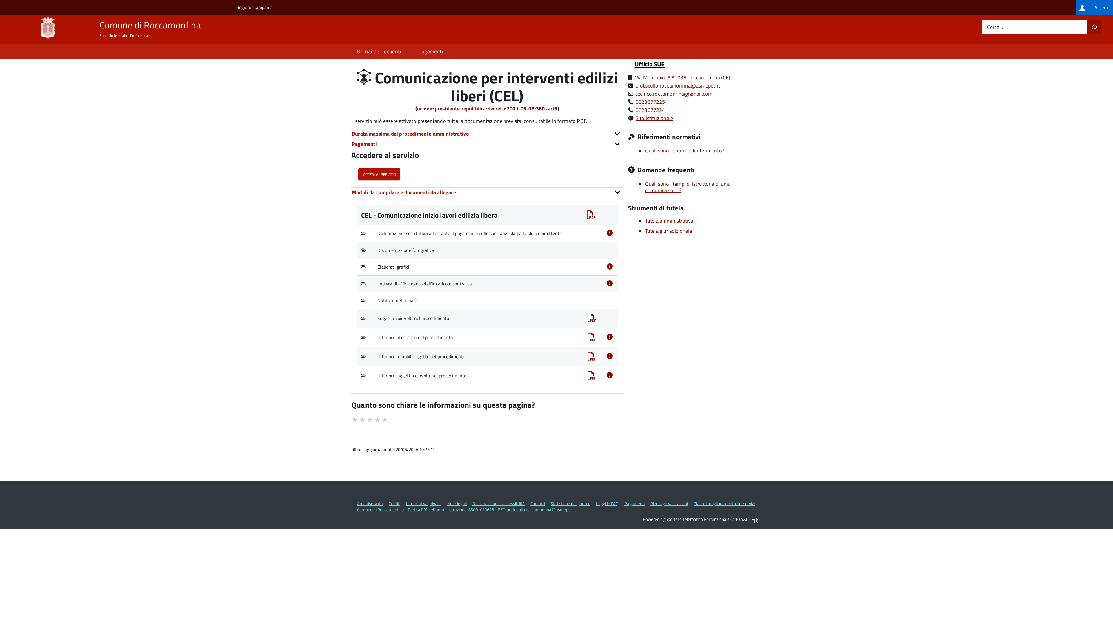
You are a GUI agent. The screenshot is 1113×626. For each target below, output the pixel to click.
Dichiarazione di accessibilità (498, 503)
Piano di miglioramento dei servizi (724, 503)
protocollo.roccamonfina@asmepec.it (678, 86)
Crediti (394, 503)
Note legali (457, 503)
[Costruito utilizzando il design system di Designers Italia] (755, 521)
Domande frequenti (379, 51)
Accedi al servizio (379, 174)
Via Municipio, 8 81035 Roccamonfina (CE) (682, 77)
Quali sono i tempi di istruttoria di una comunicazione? (687, 187)
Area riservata (370, 503)
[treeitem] (1094, 7)
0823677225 (650, 102)
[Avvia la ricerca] (1094, 27)
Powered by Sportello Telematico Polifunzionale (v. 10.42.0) (696, 519)
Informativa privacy (423, 503)
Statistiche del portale (570, 503)
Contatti (537, 503)
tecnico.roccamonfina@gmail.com (674, 94)
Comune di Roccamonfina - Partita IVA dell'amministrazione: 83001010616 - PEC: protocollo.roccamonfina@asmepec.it (466, 509)
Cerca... (995, 27)
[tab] (487, 134)
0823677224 (650, 110)
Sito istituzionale (654, 118)
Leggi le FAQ (607, 503)
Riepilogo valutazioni (669, 503)
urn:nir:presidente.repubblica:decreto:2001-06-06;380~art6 (487, 108)
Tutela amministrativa (669, 221)
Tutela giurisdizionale (668, 231)
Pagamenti (431, 51)
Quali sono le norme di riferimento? (684, 150)
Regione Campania (254, 7)
